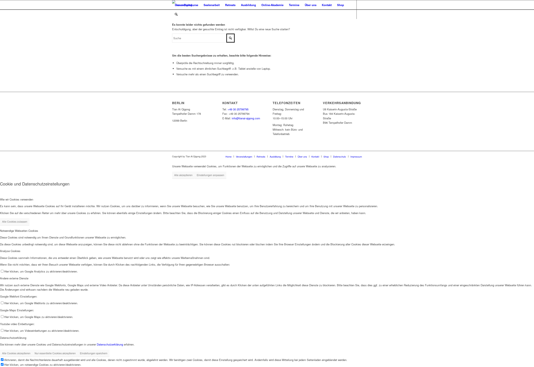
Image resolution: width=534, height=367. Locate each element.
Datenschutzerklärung (110, 344)
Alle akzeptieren (183, 175)
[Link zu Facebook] (173, 23)
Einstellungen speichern (93, 353)
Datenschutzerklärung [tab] (13, 338)
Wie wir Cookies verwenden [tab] (16, 199)
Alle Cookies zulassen (14, 221)
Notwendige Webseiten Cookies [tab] (19, 231)
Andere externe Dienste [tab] (14, 278)
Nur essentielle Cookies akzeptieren (55, 353)
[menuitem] (186, 5)
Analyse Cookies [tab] (10, 251)
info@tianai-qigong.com (246, 118)
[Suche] (176, 14)
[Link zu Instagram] (186, 23)
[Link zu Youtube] (179, 23)
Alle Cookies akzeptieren (16, 353)
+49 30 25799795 (238, 109)
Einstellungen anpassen (210, 175)
